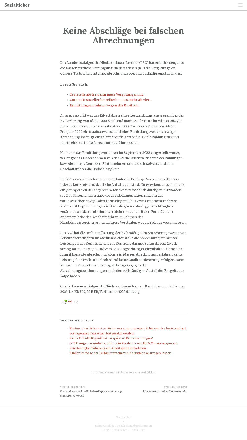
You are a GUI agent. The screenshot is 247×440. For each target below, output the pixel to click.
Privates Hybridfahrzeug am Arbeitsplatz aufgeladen (108, 348)
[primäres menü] (240, 5)
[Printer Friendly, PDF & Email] (70, 302)
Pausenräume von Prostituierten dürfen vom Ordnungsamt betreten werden (92, 391)
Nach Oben (138, 430)
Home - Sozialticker (114, 430)
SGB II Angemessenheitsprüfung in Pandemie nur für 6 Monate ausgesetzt (124, 343)
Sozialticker (17, 5)
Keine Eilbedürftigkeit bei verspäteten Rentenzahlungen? (111, 338)
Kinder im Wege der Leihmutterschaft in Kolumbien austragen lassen (120, 353)
